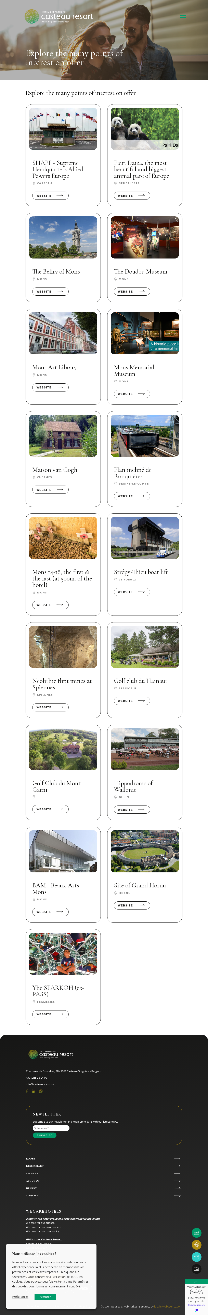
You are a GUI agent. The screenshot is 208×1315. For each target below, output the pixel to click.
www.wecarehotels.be (42, 1260)
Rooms (31, 1158)
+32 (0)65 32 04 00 (36, 1077)
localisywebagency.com (168, 1306)
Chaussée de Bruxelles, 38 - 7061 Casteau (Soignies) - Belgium (63, 1071)
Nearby (31, 1188)
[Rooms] (197, 1233)
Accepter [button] (45, 1297)
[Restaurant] (197, 1245)
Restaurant (35, 1166)
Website (44, 195)
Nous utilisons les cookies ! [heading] (34, 1254)
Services (32, 1173)
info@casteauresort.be (40, 1084)
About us (32, 1180)
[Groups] (197, 1257)
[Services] (197, 1269)
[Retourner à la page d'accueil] (58, 17)
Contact (32, 1195)
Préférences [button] (20, 1297)
